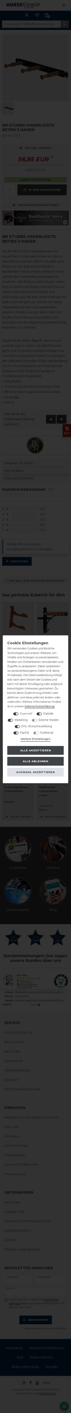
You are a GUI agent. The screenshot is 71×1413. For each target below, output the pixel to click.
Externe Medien (48, 720)
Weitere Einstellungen (35, 739)
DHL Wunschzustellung (36, 726)
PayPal (24, 732)
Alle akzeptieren (35, 750)
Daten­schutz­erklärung (39, 706)
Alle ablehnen (35, 761)
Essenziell (26, 713)
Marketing (20, 720)
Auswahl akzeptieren (35, 772)
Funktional (46, 732)
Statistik (48, 713)
